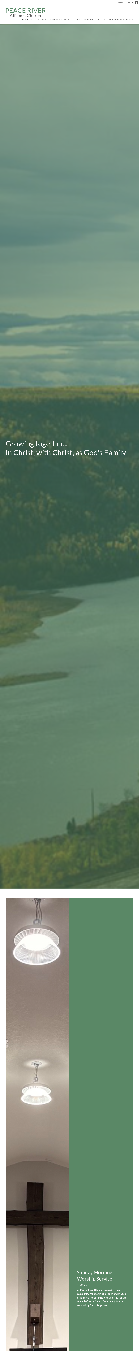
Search (120, 2)
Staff (77, 19)
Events (35, 19)
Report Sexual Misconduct (118, 19)
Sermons (88, 19)
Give (97, 19)
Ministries (56, 19)
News (44, 19)
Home (25, 19)
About (67, 19)
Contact (130, 2)
